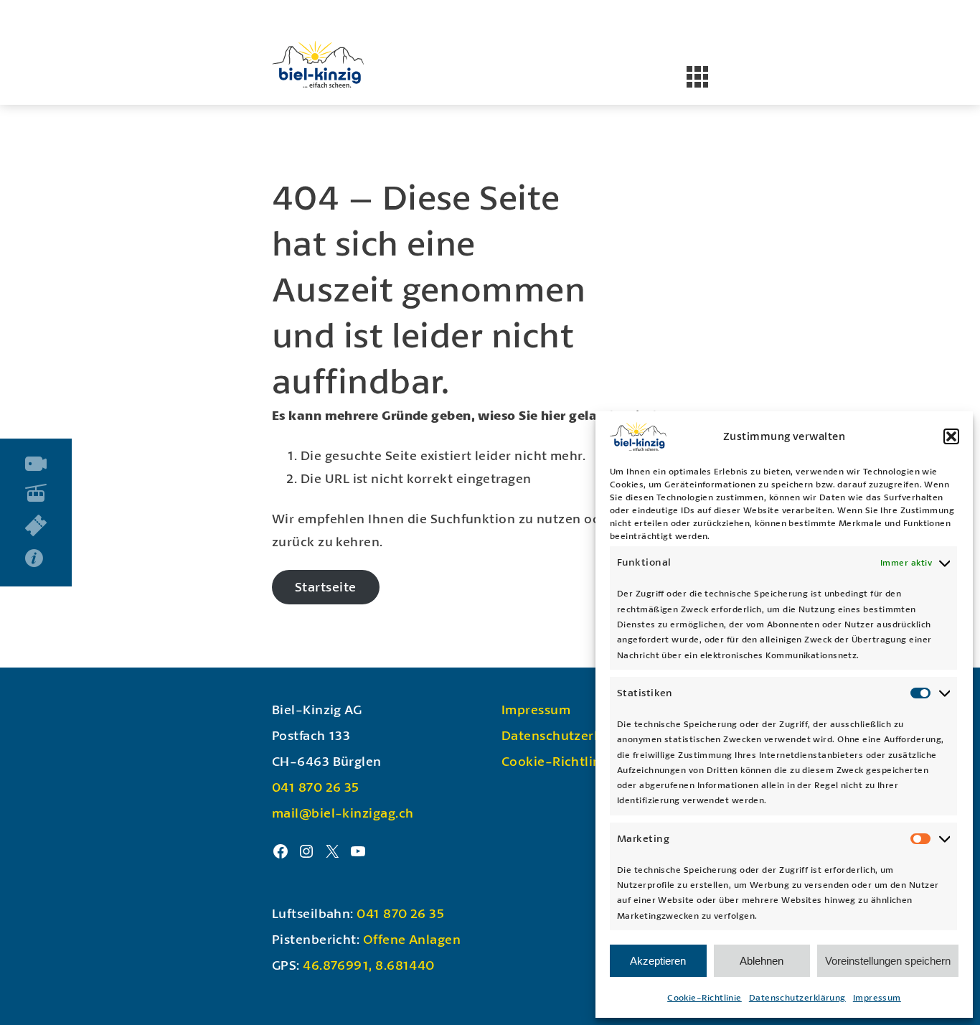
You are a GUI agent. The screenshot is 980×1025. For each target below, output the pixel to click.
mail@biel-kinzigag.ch (342, 812)
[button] (951, 436)
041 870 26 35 (315, 786)
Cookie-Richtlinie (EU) (571, 760)
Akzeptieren (658, 961)
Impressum (877, 997)
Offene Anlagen (412, 938)
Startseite (326, 586)
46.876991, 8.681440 (369, 964)
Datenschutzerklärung (797, 997)
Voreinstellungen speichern (888, 961)
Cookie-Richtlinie (704, 997)
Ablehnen (761, 961)
